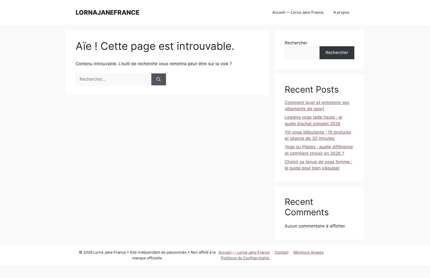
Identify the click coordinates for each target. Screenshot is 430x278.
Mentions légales (308, 252)
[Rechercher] (158, 79)
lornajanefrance (107, 12)
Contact (281, 252)
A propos (341, 12)
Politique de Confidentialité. (245, 258)
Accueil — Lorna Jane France (297, 12)
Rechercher (296, 42)
